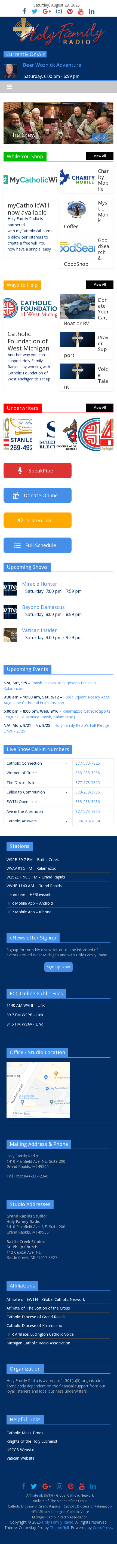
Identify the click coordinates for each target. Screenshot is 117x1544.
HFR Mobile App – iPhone (29, 911)
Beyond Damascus (43, 607)
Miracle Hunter (39, 584)
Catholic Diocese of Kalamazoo (34, 1325)
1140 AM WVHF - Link (26, 1005)
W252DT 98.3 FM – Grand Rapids (36, 877)
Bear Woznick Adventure (52, 65)
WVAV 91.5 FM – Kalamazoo (32, 868)
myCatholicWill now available (29, 208)
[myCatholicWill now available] (30, 169)
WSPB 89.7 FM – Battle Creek (33, 859)
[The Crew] (58, 106)
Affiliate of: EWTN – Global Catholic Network (46, 1299)
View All (100, 156)
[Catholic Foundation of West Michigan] (30, 298)
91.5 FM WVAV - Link (25, 1024)
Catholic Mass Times (25, 1432)
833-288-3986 (87, 772)
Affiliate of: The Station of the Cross (38, 1308)
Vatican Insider (39, 630)
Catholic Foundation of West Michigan (29, 340)
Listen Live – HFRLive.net (29, 894)
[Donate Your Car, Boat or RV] (77, 298)
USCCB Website (20, 1449)
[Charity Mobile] (77, 169)
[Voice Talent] (77, 367)
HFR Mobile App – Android (30, 903)
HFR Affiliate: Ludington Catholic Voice (40, 1334)
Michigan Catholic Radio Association (38, 1342)
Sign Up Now (58, 966)
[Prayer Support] (77, 335)
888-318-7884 (87, 820)
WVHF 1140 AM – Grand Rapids (34, 885)
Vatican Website (21, 1458)
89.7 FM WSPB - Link (25, 1014)
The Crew (22, 134)
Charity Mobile (103, 180)
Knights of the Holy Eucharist (32, 1441)
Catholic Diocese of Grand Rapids (36, 1316)
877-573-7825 (87, 763)
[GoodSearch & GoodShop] (77, 238)
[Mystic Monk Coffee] (77, 200)
